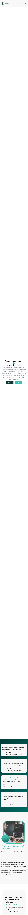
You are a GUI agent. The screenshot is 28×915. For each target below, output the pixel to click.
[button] (25, 3)
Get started (18, 383)
